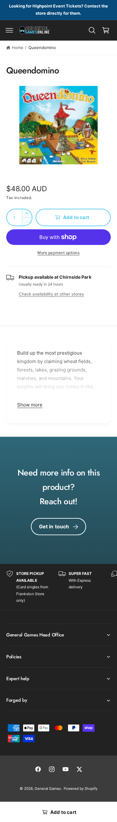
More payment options (58, 252)
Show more (29, 405)
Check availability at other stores (51, 293)
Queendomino (42, 47)
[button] (9, 30)
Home (17, 47)
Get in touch (54, 526)
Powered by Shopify (80, 788)
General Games (48, 788)
